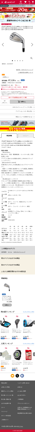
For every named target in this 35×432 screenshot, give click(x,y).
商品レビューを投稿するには (24, 116)
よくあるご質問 (22, 391)
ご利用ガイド (4, 419)
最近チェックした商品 (7, 391)
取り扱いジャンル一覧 (7, 395)
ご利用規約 (20, 399)
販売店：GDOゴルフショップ (24, 69)
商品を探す (4, 383)
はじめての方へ (22, 395)
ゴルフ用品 (29, 5)
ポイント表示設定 (6, 415)
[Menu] (2, 2)
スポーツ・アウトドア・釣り (17, 5)
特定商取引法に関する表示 (25, 413)
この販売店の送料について (25, 72)
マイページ (4, 411)
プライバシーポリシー (23, 403)
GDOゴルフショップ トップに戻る (22, 107)
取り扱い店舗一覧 (6, 399)
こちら (21, 426)
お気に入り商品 (5, 387)
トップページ (4, 5)
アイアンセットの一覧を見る (24, 111)
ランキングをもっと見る (28, 311)
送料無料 (3, 252)
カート (3, 407)
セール (10, 252)
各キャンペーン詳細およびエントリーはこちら (14, 89)
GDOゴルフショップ (19, 252)
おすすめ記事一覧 (6, 403)
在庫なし (7, 305)
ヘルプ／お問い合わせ (23, 383)
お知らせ (20, 387)
